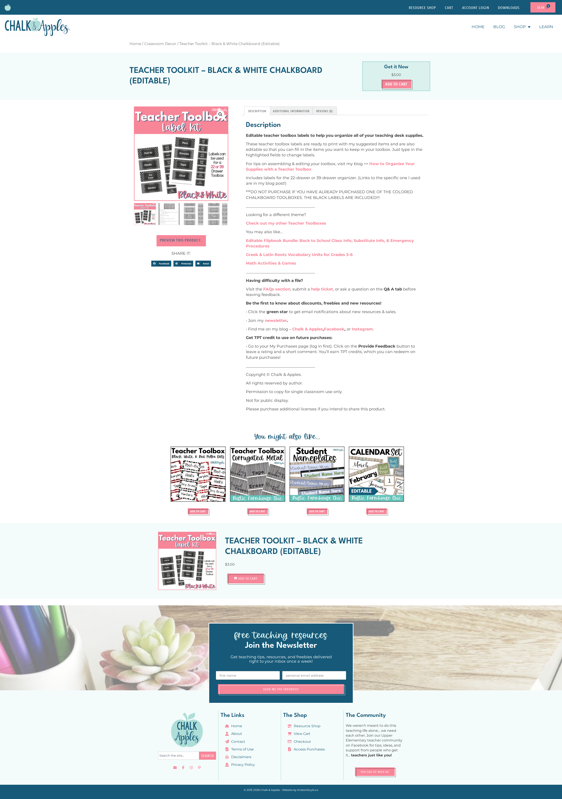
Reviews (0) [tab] (324, 111)
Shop (520, 26)
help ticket (322, 289)
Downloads (508, 7)
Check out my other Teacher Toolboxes (286, 223)
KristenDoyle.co (307, 790)
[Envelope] (174, 767)
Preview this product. (181, 240)
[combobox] (178, 756)
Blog (499, 26)
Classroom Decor (160, 43)
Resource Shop (422, 7)
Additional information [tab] (291, 111)
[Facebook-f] (183, 767)
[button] (220, 114)
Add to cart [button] (198, 511)
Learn (546, 26)
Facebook (334, 329)
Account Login (475, 7)
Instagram (362, 329)
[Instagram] (191, 767)
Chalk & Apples (307, 329)
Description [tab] (257, 111)
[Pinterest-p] (199, 767)
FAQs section (276, 289)
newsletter (276, 320)
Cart (449, 7)
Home (478, 26)
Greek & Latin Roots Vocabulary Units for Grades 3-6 (299, 254)
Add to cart (396, 83)
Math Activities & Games (271, 263)
